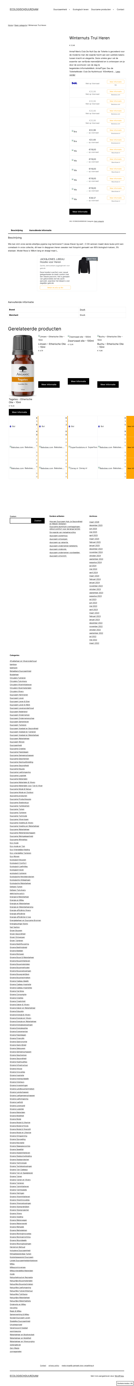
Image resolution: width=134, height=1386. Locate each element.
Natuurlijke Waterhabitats (20, 1301)
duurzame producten (18, 796)
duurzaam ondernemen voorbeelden (65, 552)
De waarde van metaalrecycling (63, 532)
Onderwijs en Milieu (18, 1304)
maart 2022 (94, 643)
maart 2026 (94, 522)
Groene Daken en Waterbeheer (22, 1008)
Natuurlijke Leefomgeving (20, 1288)
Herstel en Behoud (17, 1247)
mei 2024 (93, 569)
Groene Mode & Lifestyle (20, 1122)
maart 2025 (94, 539)
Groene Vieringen (17, 1193)
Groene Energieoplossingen (21, 1025)
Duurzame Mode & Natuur (20, 789)
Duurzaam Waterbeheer (19, 738)
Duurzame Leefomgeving (20, 772)
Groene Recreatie (17, 1143)
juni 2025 (93, 529)
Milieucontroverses (18, 1267)
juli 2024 (92, 566)
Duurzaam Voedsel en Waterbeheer (24, 735)
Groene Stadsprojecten (19, 1160)
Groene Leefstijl (16, 1102)
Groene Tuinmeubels (18, 1190)
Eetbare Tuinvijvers (18, 890)
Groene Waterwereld (18, 1223)
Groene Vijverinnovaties (20, 1200)
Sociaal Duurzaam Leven (20, 1318)
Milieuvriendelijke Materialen (21, 1271)
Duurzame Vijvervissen (19, 819)
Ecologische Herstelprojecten (22, 877)
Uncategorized (16, 1325)
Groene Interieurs (17, 1082)
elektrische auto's (17, 893)
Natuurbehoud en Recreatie (21, 1277)
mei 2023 (93, 606)
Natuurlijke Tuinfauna (18, 1294)
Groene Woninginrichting (20, 1237)
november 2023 (96, 586)
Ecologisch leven (81, 9)
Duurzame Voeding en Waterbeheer (24, 826)
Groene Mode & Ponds (19, 1126)
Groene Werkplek (17, 1227)
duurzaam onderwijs (58, 549)
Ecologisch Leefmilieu (19, 866)
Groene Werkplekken (18, 1230)
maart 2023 (94, 613)
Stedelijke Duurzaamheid (20, 1321)
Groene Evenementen (19, 1031)
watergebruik (15, 1345)
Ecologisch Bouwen (18, 860)
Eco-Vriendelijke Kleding (20, 850)
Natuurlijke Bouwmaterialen (21, 1281)
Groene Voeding (16, 1217)
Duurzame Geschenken (19, 759)
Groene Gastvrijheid (18, 1045)
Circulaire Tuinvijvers (18, 681)
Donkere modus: (123, 1383)
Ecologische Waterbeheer (20, 883)
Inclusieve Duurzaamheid (20, 1250)
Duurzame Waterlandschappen (22, 833)
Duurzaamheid (60, 9)
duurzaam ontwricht (58, 556)
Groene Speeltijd (16, 1149)
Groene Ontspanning (18, 1136)
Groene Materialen (17, 1112)
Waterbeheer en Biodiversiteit (22, 1335)
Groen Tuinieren (16, 941)
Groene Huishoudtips (18, 1062)
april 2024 (93, 572)
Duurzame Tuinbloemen (19, 806)
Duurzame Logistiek (18, 776)
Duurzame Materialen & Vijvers (22, 782)
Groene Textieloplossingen (21, 1166)
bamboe (13, 664)
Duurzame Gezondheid (19, 765)
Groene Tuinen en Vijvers (20, 1180)
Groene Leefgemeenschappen (22, 1095)
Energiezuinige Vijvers (19, 924)
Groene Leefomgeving (19, 1099)
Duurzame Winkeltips (18, 840)
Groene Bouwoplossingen (20, 971)
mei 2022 (93, 640)
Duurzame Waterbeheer (19, 829)
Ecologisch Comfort (18, 863)
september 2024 (96, 559)
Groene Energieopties (19, 1028)
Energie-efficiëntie (17, 914)
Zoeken (13, 516)
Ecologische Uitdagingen (20, 880)
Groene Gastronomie (18, 1042)
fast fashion (15, 927)
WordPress (119, 1376)
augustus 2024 (95, 562)
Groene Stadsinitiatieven (20, 1153)
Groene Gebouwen (17, 1048)
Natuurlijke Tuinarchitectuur (21, 1291)
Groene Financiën (17, 1038)
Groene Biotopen (17, 954)
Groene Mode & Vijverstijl (20, 1129)
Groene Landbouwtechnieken (22, 1089)
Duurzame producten (101, 9)
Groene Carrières (17, 991)
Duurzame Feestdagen (19, 752)
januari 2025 (94, 545)
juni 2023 (93, 603)
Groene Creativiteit (18, 1001)
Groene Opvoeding (18, 1139)
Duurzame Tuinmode (18, 816)
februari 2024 (95, 579)
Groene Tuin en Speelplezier (21, 1173)
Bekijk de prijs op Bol (55, 288)
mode (12, 1274)
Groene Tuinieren (17, 1183)
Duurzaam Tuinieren (18, 725)
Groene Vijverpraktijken (19, 1207)
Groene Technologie (18, 1163)
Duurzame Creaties (18, 749)
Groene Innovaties (17, 1072)
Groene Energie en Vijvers (20, 1018)
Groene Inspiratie (17, 1075)
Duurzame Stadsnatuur (19, 803)
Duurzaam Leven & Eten (20, 701)
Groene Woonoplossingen (20, 1244)
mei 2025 (93, 532)
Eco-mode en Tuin (17, 846)
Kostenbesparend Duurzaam (21, 1257)
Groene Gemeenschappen (20, 1052)
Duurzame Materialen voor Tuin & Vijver (26, 786)
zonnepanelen (16, 1351)
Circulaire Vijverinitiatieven (21, 685)
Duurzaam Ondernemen (20, 715)
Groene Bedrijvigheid (18, 947)
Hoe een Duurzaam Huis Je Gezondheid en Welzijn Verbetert (66, 522)
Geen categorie (20, 25)
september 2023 (96, 593)
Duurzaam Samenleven (19, 722)
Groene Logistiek (17, 1109)
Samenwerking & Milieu (19, 1314)
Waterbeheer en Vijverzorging (22, 1341)
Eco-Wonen (14, 856)
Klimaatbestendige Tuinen (20, 1254)
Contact (120, 9)
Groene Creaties (16, 998)
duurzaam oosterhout (59, 536)
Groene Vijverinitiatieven (20, 1197)
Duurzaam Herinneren (19, 695)
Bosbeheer (14, 675)
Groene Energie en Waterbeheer (23, 1021)
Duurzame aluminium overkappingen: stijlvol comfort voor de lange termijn (65, 528)
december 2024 (96, 549)
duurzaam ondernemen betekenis (64, 546)
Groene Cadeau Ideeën (19, 981)
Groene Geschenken (18, 1055)
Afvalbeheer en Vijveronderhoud (23, 661)
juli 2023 (92, 599)
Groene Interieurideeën (19, 1079)
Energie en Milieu (17, 900)
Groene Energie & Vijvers (20, 1015)
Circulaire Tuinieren (18, 678)
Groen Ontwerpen (17, 937)
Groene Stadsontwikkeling (21, 1156)
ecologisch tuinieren (18, 873)
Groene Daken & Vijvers (19, 1005)
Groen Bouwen (16, 930)
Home (10, 25)
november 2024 (96, 552)
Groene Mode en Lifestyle (20, 1133)
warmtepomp (15, 1331)
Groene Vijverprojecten (19, 1210)
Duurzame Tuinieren (18, 813)
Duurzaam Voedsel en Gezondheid (24, 728)
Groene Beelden (16, 951)
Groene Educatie (17, 1011)
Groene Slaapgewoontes (20, 1146)
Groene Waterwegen (18, 1220)
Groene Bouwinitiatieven (20, 961)
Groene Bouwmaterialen (20, 964)
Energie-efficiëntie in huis (20, 917)
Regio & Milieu (15, 1311)
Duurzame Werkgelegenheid (21, 836)
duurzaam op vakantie (59, 542)
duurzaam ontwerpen (59, 539)
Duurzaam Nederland (18, 712)
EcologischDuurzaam (24, 9)
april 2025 (93, 535)
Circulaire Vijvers (17, 691)
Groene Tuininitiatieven (19, 1186)
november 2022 (96, 626)
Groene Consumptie (18, 994)
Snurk (82, 309)
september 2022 (96, 633)
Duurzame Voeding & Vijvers (21, 823)
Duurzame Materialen (18, 779)
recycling (13, 1308)
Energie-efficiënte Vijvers (20, 910)
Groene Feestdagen (18, 1035)
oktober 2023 (95, 589)
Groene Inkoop (16, 1069)
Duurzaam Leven (17, 698)
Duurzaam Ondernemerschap (22, 718)
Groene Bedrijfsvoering (19, 944)
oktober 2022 (95, 630)
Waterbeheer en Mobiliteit (20, 1338)
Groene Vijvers (16, 1213)
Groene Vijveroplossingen (20, 1203)
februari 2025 (95, 542)
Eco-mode (14, 843)
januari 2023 (94, 620)
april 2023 (93, 610)
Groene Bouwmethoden (20, 968)
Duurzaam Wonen (17, 742)
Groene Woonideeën (18, 1240)
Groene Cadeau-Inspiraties (21, 988)
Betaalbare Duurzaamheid (20, 671)
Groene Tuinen (16, 1176)
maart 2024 (94, 576)
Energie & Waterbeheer (19, 897)
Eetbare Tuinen (16, 887)
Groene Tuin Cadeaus (19, 1170)
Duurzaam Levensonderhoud (22, 708)
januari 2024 (94, 583)
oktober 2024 (95, 556)
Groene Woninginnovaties (20, 1234)
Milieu (12, 1264)
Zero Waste (14, 1348)
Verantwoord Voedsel (19, 1328)
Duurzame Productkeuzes (20, 799)
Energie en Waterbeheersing (21, 907)
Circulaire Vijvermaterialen (20, 688)
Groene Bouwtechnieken (20, 978)
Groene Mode (15, 1119)
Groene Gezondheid (18, 1058)
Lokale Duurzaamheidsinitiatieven (24, 1261)
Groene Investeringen (19, 1085)
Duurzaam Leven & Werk (20, 705)
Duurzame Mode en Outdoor (21, 792)
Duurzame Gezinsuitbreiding (21, 762)
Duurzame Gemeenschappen (22, 755)
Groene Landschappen (19, 1092)
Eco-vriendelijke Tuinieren (20, 853)
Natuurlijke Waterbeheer (20, 1298)
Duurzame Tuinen (17, 809)
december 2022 (96, 623)
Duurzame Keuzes (17, 769)
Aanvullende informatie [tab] (40, 230)
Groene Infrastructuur (19, 1065)
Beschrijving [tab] (17, 230)
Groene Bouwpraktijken (19, 974)
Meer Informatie (116, 82)
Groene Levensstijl (17, 1106)
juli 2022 (92, 636)
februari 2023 (95, 616)
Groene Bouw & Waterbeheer (22, 957)
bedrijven (13, 668)
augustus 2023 (95, 596)
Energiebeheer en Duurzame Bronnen (25, 920)
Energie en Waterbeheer (20, 903)
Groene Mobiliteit (17, 1116)
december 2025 (96, 525)
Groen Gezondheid (17, 934)
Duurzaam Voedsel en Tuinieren (23, 732)
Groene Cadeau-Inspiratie (20, 984)
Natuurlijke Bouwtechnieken (21, 1284)
